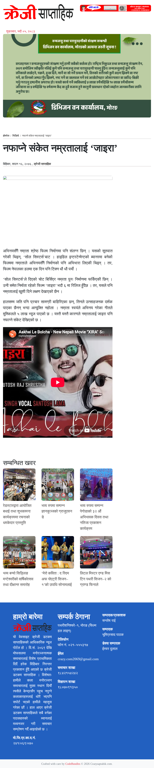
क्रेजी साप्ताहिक (42, 164)
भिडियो (15, 135)
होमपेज (6, 135)
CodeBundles (73, 763)
